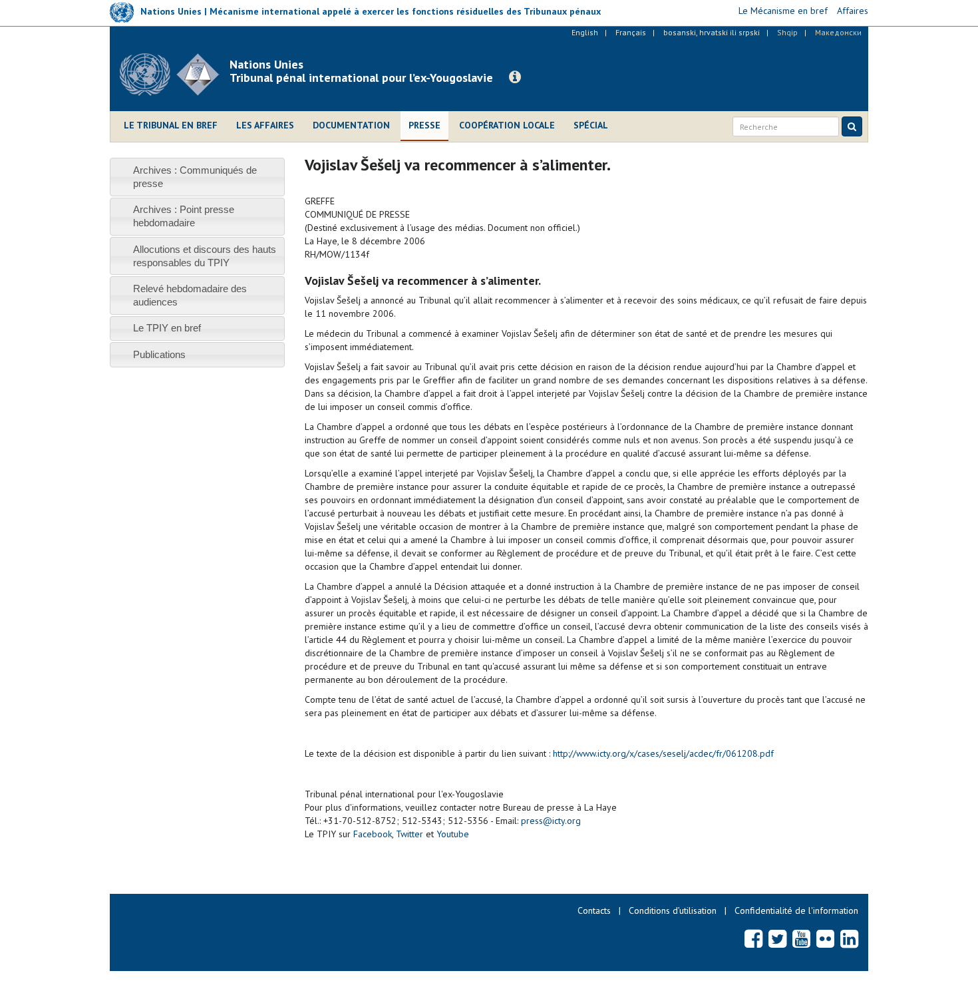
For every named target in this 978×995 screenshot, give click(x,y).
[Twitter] (777, 938)
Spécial (590, 125)
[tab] (197, 177)
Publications (159, 354)
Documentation (351, 125)
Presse (424, 125)
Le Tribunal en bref (171, 125)
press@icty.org (551, 821)
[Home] (175, 74)
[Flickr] (825, 938)
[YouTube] (801, 938)
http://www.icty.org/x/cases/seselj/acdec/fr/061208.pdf (663, 753)
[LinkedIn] (849, 938)
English (584, 32)
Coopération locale (507, 125)
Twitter (409, 834)
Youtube (452, 834)
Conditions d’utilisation (673, 910)
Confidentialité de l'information (796, 910)
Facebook (372, 834)
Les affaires (265, 125)
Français (630, 32)
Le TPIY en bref (167, 327)
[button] (515, 77)
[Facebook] (753, 938)
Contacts (594, 910)
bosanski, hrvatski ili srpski (711, 32)
